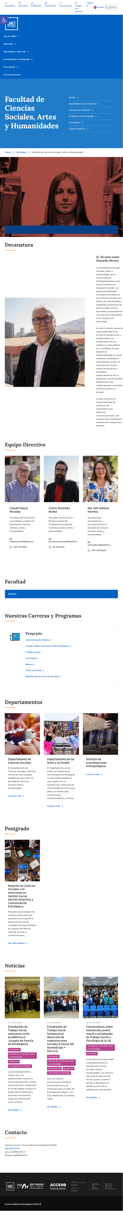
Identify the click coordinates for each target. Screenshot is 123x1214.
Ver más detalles (18, 943)
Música (29, 664)
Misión (72, 97)
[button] (4, 20)
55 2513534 (58, 547)
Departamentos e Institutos (83, 104)
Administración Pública (38, 640)
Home (8, 152)
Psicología (31, 658)
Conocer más (16, 796)
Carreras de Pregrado (80, 110)
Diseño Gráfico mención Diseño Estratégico (48, 646)
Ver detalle (15, 1110)
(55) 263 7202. (12, 1148)
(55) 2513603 (20, 547)
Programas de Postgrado (81, 116)
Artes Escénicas (34, 670)
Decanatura (75, 122)
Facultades (21, 152)
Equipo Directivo (77, 129)
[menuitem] (61, 229)
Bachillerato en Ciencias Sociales (43, 676)
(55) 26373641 (98, 550)
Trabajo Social (33, 652)
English (101, 7)
